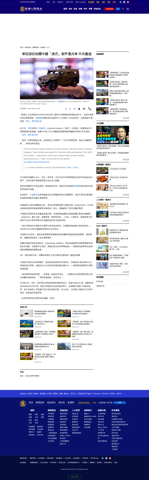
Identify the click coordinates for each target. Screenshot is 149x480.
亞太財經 (51, 441)
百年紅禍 (99, 281)
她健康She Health (90, 416)
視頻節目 (51, 402)
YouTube (128, 2)
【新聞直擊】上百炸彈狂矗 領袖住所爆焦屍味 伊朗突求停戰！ (119, 75)
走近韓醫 (87, 427)
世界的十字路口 (65, 435)
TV (118, 9)
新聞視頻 (52, 410)
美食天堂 (101, 422)
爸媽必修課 (76, 427)
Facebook (120, 2)
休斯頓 (55, 394)
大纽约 (30, 394)
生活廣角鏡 (101, 413)
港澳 (36, 414)
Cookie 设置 (74, 477)
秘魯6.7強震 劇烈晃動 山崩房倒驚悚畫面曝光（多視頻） (119, 93)
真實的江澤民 (116, 430)
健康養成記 (88, 422)
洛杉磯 (42, 394)
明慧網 (85, 462)
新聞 (65, 9)
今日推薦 (100, 123)
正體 (67, 2)
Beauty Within (102, 427)
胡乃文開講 (88, 419)
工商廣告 (115, 449)
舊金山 (66, 394)
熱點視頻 (40, 426)
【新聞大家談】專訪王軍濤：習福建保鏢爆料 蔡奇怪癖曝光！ (118, 102)
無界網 (99, 462)
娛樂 (42, 414)
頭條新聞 (100, 54)
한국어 (119, 394)
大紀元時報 (44, 462)
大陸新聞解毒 (64, 441)
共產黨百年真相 (117, 419)
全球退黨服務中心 (74, 462)
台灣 (36, 417)
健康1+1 (87, 413)
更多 (115, 462)
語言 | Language (80, 2)
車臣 (30, 128)
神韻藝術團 (33, 462)
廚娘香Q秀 (101, 433)
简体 (71, 2)
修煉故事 (115, 446)
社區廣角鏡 (51, 435)
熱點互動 (63, 416)
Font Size (84, 108)
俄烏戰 (42, 47)
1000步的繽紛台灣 (103, 437)
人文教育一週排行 (103, 200)
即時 (85, 9)
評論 (30, 420)
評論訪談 (97, 9)
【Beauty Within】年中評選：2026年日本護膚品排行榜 (118, 188)
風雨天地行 (115, 435)
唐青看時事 (64, 433)
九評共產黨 (115, 427)
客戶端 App (95, 458)
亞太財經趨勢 (52, 438)
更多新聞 (126, 194)
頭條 (75, 9)
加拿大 (36, 394)
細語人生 (63, 444)
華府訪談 (51, 430)
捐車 (108, 2)
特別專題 (100, 277)
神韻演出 (32, 435)
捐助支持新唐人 (84, 403)
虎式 (28, 121)
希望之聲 (62, 462)
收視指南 (42, 458)
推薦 (80, 9)
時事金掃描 (64, 419)
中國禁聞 (51, 419)
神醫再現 (87, 424)
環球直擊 (51, 416)
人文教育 (76, 410)
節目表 (61, 402)
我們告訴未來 (116, 413)
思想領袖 (63, 424)
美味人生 (101, 424)
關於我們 (33, 458)
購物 (114, 2)
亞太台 (73, 394)
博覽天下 (32, 432)
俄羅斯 (41, 118)
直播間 (71, 402)
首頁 (21, 47)
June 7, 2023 (72, 167)
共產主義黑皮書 (117, 438)
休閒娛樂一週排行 (103, 165)
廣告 (98, 2)
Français (96, 394)
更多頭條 (126, 118)
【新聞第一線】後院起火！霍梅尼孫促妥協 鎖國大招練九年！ (45, 356)
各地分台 (60, 2)
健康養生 (88, 410)
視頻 (70, 9)
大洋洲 (49, 394)
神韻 (48, 2)
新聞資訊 (40, 402)
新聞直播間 (109, 9)
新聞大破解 (64, 427)
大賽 (53, 2)
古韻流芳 (75, 419)
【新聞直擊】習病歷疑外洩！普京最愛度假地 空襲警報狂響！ (118, 111)
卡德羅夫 (42, 128)
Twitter (124, 2)
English (89, 394)
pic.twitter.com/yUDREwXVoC (37, 162)
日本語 (112, 394)
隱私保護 (50, 458)
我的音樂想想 (102, 441)
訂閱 (119, 403)
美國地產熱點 (76, 433)
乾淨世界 (53, 462)
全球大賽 (40, 435)
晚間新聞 (51, 422)
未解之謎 (75, 413)
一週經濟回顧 (52, 433)
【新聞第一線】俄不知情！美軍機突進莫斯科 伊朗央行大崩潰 (82, 334)
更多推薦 (126, 159)
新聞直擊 (51, 424)
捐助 (103, 2)
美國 (30, 417)
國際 (30, 414)
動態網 (92, 462)
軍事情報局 (64, 430)
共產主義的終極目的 (118, 422)
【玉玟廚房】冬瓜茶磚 (117, 169)
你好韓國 (101, 419)
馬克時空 (63, 438)
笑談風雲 (75, 416)
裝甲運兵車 (37, 121)
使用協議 (59, 458)
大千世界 (101, 430)
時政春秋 (63, 422)
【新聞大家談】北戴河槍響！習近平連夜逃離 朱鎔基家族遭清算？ (118, 84)
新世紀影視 (108, 462)
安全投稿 (68, 458)
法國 (61, 394)
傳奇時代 (115, 416)
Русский (105, 394)
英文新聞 (91, 2)
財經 (36, 420)
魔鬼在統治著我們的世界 (120, 424)
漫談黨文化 (100, 286)
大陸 (30, 423)
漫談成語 (75, 424)
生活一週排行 (101, 226)
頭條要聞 (32, 426)
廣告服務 (76, 458)
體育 (42, 417)
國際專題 (36, 47)
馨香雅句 (75, 422)
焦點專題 (28, 47)
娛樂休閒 (102, 410)
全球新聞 (51, 413)
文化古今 (75, 430)
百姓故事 (115, 441)
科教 (36, 423)
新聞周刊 (51, 427)
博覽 (90, 9)
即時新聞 (32, 429)
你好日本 (101, 416)
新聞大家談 (64, 413)
